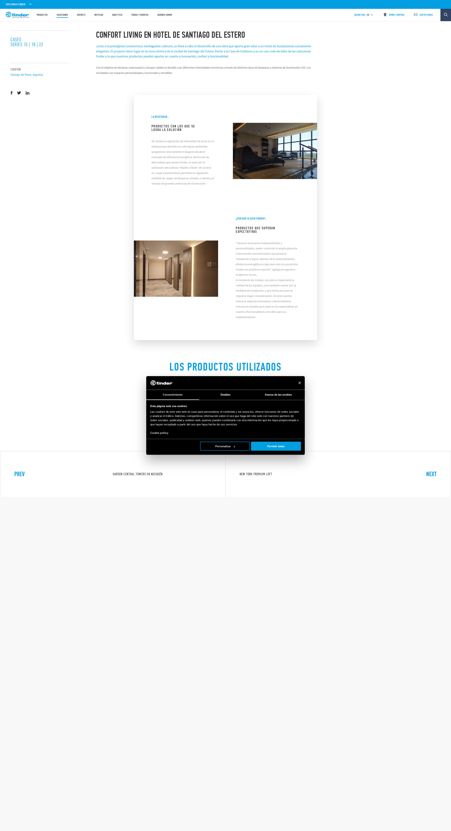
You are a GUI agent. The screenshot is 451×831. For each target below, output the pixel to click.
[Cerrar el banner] (299, 383)
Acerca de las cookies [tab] (278, 394)
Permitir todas (276, 446)
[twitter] (19, 93)
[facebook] (12, 93)
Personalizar (223, 446)
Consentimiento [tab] (173, 394)
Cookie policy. (159, 432)
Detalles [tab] (226, 394)
